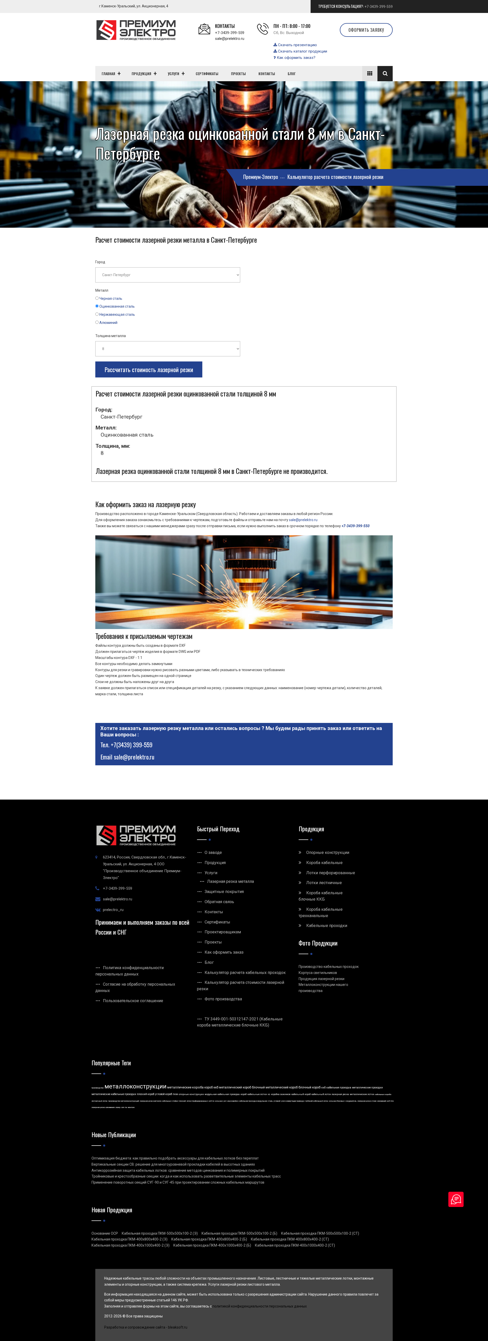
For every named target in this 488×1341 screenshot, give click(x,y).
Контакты (214, 911)
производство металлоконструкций (123, 1101)
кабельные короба (383, 1094)
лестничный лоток (100, 1101)
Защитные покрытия (224, 891)
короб (243, 1094)
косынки (219, 1101)
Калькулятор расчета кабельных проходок (245, 972)
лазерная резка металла (150, 1101)
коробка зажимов (281, 1094)
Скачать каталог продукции (302, 51)
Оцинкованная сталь (117, 306)
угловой (276, 1101)
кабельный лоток (321, 1094)
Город (100, 262)
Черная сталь (110, 298)
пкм (175, 1094)
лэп (122, 1107)
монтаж (131, 1107)
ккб (323, 1087)
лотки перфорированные (197, 1101)
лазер (117, 1107)
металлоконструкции (135, 1086)
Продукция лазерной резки (321, 979)
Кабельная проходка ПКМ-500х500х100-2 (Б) (239, 1233)
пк (126, 1107)
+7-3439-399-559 (378, 7)
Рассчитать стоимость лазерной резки (148, 369)
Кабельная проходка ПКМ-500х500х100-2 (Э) (160, 1233)
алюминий (381, 1101)
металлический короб (235, 1087)
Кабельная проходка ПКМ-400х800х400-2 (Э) (129, 1239)
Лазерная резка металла (230, 881)
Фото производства (223, 999)
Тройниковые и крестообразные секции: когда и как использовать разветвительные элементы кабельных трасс (186, 1176)
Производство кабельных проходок (329, 967)
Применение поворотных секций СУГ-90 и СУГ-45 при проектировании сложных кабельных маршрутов (178, 1182)
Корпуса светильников (318, 973)
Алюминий (108, 323)
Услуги (211, 872)
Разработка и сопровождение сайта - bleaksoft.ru (145, 1327)
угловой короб (163, 1094)
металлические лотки (362, 1094)
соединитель (351, 1101)
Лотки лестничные (324, 882)
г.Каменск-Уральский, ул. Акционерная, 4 (133, 6)
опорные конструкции (191, 1094)
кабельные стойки (170, 1101)
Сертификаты (217, 922)
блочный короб (309, 1087)
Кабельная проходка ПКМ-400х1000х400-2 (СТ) (295, 1245)
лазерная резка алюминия (103, 1107)
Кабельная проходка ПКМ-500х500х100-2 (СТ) (320, 1233)
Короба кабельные (324, 862)
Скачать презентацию (297, 45)
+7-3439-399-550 (356, 526)
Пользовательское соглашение (133, 1000)
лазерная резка (340, 1094)
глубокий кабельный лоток (316, 1101)
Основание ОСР (105, 1233)
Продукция (215, 862)
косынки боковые (337, 1101)
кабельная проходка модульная (253, 1101)
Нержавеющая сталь (117, 314)
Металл (101, 290)
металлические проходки (367, 1087)
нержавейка (232, 1101)
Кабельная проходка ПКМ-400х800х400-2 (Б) (209, 1239)
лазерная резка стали (366, 1101)
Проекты (213, 942)
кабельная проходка (338, 1087)
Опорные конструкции (327, 852)
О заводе (213, 852)
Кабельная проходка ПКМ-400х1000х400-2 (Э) (131, 1245)
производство (98, 1088)
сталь (270, 1101)
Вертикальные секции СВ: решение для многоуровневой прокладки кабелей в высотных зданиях (173, 1164)
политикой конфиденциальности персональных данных (259, 1306)
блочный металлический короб (275, 1087)
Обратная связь (219, 901)
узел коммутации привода (292, 1101)
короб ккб (211, 1087)
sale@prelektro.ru (229, 38)
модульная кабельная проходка (222, 1094)
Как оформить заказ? (295, 57)
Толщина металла (110, 336)
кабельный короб (301, 1094)
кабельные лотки (257, 1094)
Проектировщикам (223, 932)
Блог (209, 962)
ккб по (211, 1101)
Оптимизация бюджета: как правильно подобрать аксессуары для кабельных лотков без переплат (175, 1158)
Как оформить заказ (224, 952)
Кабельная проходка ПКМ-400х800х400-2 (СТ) (290, 1239)
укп (224, 1101)
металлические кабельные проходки (114, 1094)
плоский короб (145, 1094)
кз (269, 1094)
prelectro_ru (113, 909)
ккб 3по (390, 1101)
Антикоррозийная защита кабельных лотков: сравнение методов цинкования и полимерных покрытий (178, 1170)
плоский (182, 1101)
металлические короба (185, 1087)
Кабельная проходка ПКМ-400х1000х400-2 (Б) (212, 1245)
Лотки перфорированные (330, 872)
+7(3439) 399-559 (131, 744)
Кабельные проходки (326, 925)
